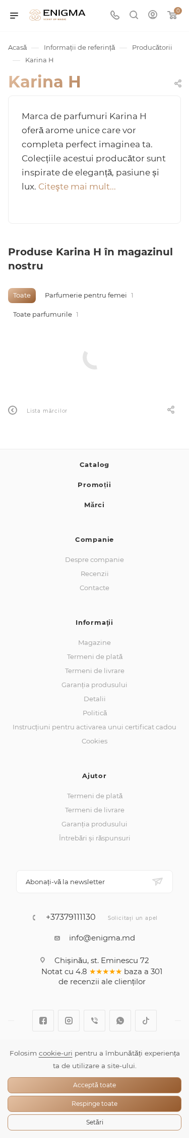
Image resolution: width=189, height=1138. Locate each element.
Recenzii (95, 574)
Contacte (94, 588)
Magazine (94, 642)
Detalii (95, 699)
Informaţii (94, 622)
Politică (95, 713)
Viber (94, 1020)
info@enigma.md (102, 937)
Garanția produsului (94, 685)
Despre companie (94, 559)
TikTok (146, 1020)
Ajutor (94, 776)
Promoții (94, 485)
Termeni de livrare (94, 671)
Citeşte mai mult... (77, 186)
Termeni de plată (94, 656)
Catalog (95, 464)
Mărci (94, 505)
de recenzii (78, 981)
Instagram (69, 1020)
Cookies (94, 741)
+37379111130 (71, 917)
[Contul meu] (152, 16)
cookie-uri (56, 1053)
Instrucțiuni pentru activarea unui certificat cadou (94, 727)
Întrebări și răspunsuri (95, 838)
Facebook (43, 1020)
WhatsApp (120, 1020)
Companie (94, 539)
